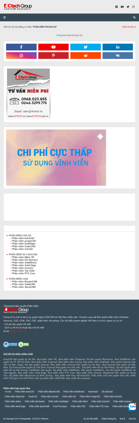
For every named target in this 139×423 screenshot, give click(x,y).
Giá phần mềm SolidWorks (66, 370)
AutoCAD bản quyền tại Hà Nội (19, 359)
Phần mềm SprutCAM (39, 406)
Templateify (25, 419)
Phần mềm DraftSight (58, 401)
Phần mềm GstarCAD (15, 396)
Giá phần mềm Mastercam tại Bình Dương (30, 375)
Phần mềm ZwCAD (49, 396)
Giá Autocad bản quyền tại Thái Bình (27, 367)
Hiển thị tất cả (129, 27)
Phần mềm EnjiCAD (100, 401)
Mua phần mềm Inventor (88, 373)
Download (93, 392)
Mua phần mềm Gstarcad (44, 362)
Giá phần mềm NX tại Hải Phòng (98, 367)
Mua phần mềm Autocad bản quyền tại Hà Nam (75, 364)
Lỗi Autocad (107, 392)
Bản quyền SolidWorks (92, 370)
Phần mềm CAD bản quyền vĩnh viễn (110, 375)
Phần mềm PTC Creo (99, 406)
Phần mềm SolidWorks (73, 392)
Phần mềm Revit (79, 401)
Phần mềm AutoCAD (24, 392)
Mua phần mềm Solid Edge (32, 373)
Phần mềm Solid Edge (15, 406)
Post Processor (60, 406)
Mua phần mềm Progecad (71, 359)
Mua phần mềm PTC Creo (61, 373)
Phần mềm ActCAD (113, 396)
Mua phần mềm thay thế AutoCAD (72, 375)
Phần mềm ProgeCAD (90, 396)
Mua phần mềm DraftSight (96, 362)
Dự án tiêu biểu (91, 418)
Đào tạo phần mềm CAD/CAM (50, 378)
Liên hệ (132, 418)
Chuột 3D (32, 396)
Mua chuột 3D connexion (78, 378)
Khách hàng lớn (109, 418)
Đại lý (122, 418)
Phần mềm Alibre (13, 401)
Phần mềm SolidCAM (122, 406)
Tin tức (8, 392)
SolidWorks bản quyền (40, 370)
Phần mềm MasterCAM (48, 392)
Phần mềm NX (69, 396)
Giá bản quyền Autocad (37, 364)
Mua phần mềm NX (47, 359)
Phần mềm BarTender (35, 401)
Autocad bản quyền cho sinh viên (63, 367)
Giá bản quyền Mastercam (99, 359)
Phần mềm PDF (78, 406)
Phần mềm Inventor (122, 401)
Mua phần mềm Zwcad (70, 362)
